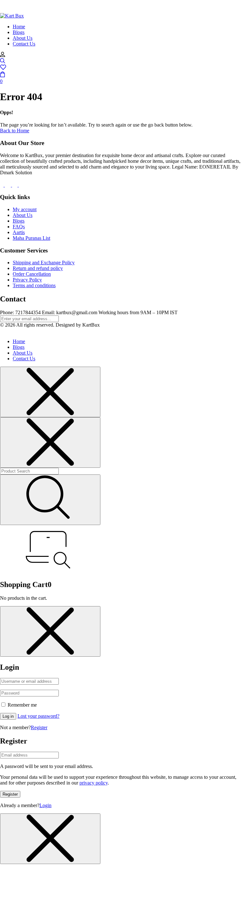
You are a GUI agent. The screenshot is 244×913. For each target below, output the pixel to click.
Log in (8, 716)
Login (45, 805)
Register (39, 727)
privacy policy (93, 782)
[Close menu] (50, 392)
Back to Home (14, 130)
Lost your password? (38, 716)
